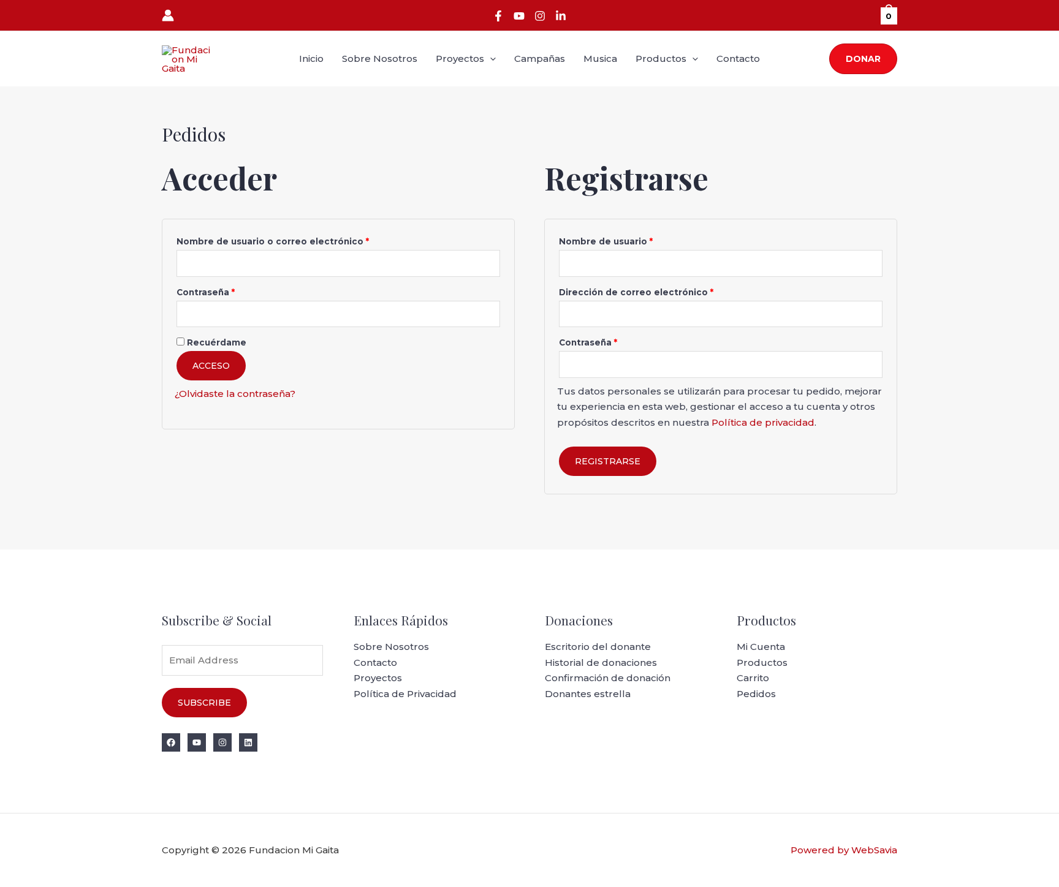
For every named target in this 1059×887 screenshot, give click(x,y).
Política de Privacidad (405, 694)
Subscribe (204, 702)
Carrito (753, 678)
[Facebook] (498, 16)
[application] (490, 58)
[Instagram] (540, 16)
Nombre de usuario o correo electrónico (298, 239)
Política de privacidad (763, 422)
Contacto (738, 58)
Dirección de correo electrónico (662, 290)
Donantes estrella (588, 694)
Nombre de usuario (632, 239)
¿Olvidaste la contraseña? (235, 393)
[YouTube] (519, 16)
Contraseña (231, 290)
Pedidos (756, 694)
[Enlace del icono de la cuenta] (168, 15)
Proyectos (460, 58)
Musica (600, 58)
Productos (661, 58)
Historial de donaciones (601, 662)
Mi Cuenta (761, 646)
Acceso (211, 365)
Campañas (539, 58)
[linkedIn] (560, 16)
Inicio (311, 58)
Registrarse (607, 461)
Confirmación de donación (607, 678)
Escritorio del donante (598, 646)
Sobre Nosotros (379, 58)
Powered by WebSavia (844, 850)
